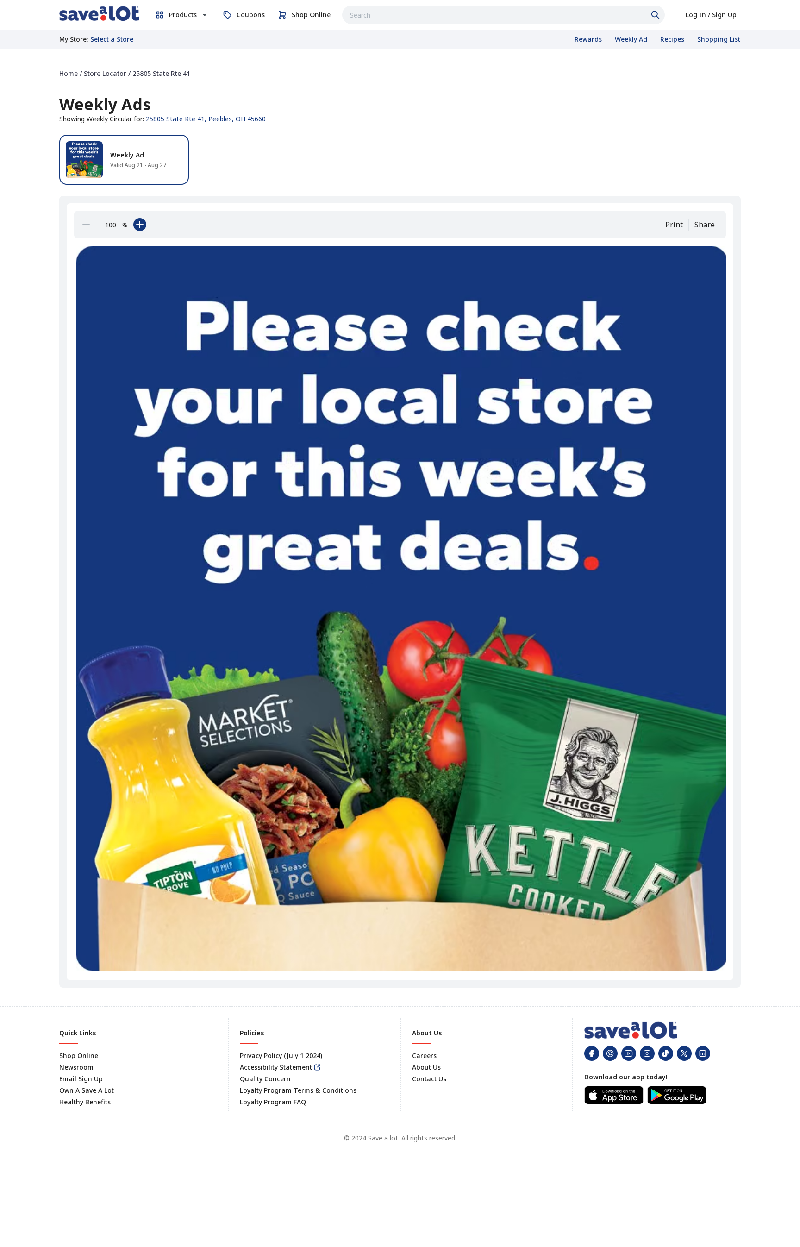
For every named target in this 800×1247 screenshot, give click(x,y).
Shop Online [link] (78, 1055)
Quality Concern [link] (265, 1078)
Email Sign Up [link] (81, 1078)
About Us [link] (426, 1067)
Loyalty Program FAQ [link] (273, 1101)
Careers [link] (424, 1055)
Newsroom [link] (76, 1067)
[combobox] (503, 15)
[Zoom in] (139, 224)
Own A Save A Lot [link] (86, 1090)
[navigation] (400, 73)
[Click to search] (656, 14)
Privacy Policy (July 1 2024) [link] (281, 1055)
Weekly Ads (105, 104)
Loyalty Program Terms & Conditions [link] (298, 1090)
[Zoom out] (86, 224)
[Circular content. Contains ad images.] (402, 608)
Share (704, 224)
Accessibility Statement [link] (276, 1067)
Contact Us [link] (429, 1078)
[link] (99, 13)
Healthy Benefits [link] (85, 1101)
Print (674, 224)
